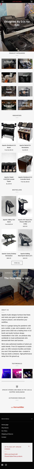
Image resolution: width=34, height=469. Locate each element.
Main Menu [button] (5, 419)
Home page (5, 424)
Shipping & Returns (7, 434)
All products (5, 428)
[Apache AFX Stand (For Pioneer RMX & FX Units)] (25, 206)
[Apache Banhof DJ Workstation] (25, 132)
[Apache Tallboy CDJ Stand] (9, 206)
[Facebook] (2, 465)
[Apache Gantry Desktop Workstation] (9, 240)
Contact (4, 437)
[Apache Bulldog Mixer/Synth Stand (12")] (25, 240)
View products (17, 31)
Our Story (4, 431)
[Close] (29, 445)
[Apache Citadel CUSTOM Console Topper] (9, 164)
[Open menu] (4, 1)
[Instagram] (6, 465)
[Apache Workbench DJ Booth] (9, 132)
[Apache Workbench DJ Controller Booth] (25, 164)
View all (17, 263)
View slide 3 (29, 48)
